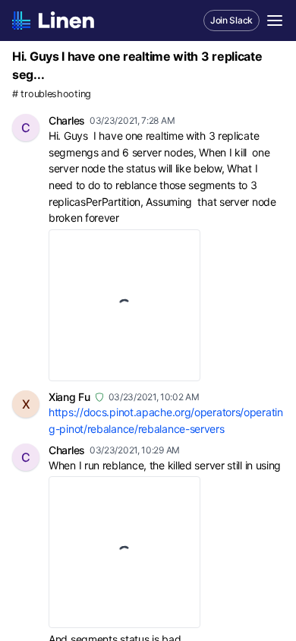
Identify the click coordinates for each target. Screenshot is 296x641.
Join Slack (231, 20)
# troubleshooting (51, 93)
